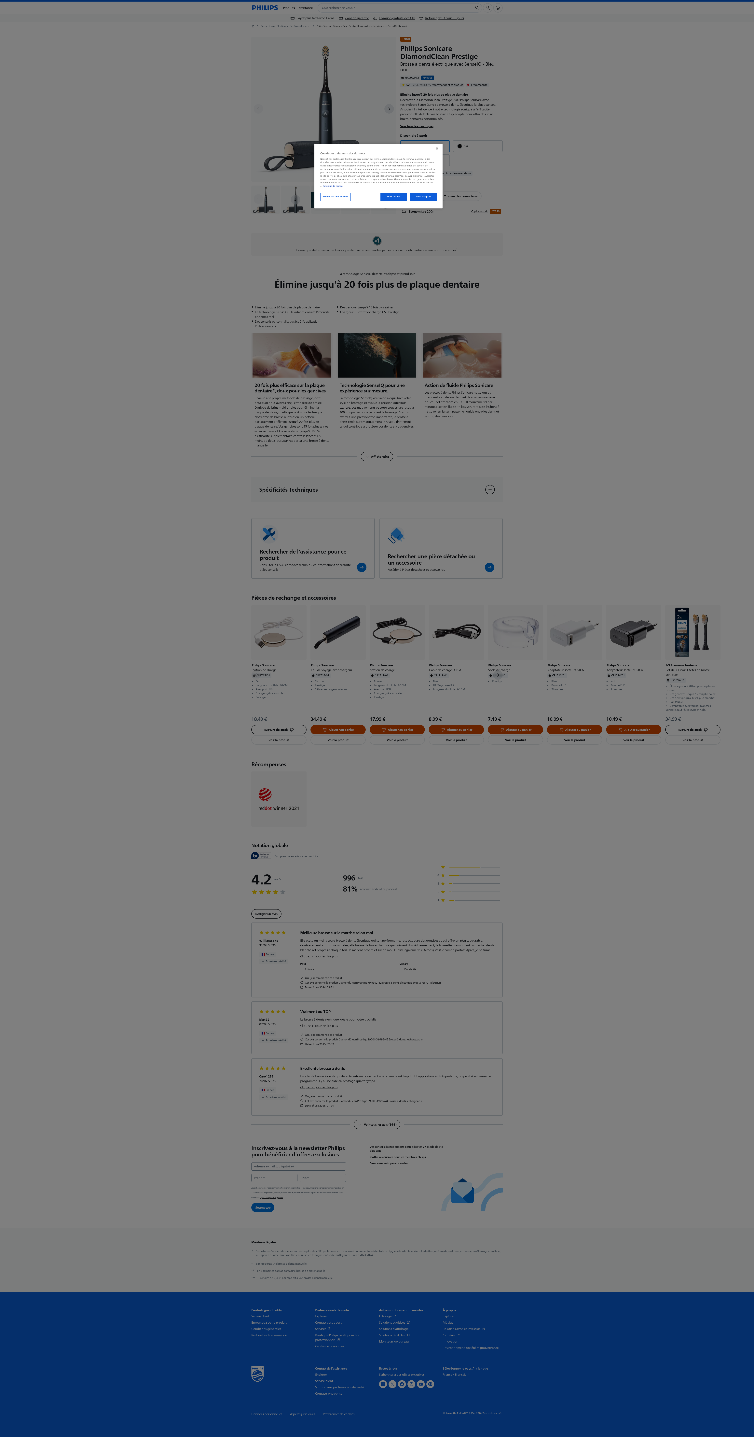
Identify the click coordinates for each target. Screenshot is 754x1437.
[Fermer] (437, 148)
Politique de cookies (333, 186)
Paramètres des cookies (335, 197)
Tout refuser (394, 197)
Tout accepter (423, 197)
